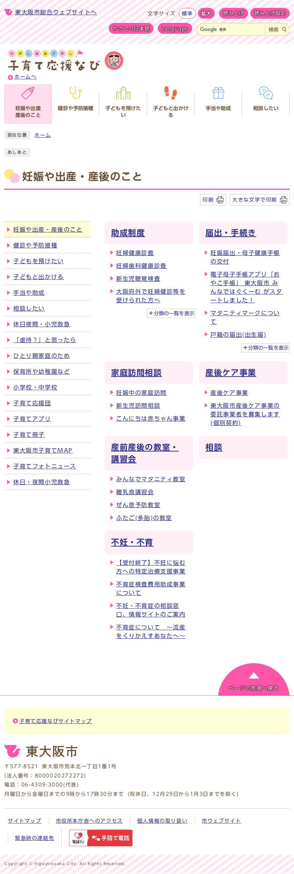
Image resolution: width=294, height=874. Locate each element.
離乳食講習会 (135, 492)
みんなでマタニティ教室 (151, 479)
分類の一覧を (174, 313)
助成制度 (128, 233)
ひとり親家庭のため (41, 356)
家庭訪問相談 (136, 373)
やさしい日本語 (131, 28)
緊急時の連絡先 (34, 838)
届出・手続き (230, 233)
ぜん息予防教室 (138, 505)
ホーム (42, 135)
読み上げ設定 (270, 13)
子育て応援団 (32, 403)
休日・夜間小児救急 (41, 482)
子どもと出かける (38, 277)
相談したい (29, 308)
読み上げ (233, 13)
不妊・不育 (132, 542)
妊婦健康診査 (135, 253)
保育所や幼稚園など (41, 371)
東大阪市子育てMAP (43, 450)
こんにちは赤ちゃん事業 (151, 418)
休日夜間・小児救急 (41, 324)
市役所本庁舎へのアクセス (89, 820)
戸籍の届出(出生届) (238, 334)
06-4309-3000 (42, 784)
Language (175, 28)
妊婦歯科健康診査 (141, 266)
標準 (187, 13)
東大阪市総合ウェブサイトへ (56, 12)
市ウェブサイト (221, 820)
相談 (213, 447)
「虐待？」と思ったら (44, 340)
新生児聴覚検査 (138, 279)
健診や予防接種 (35, 245)
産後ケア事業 (230, 373)
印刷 (208, 199)
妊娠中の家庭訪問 (141, 393)
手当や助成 (29, 293)
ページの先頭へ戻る (254, 688)
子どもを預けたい (38, 261)
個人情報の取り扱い (162, 820)
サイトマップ (25, 820)
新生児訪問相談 (138, 405)
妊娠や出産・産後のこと (48, 229)
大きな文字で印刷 (254, 199)
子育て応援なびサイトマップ (55, 721)
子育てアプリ (32, 419)
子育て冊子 (29, 435)
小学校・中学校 (35, 387)
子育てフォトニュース (44, 466)
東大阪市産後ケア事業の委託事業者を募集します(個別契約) (245, 414)
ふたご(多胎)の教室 (144, 518)
